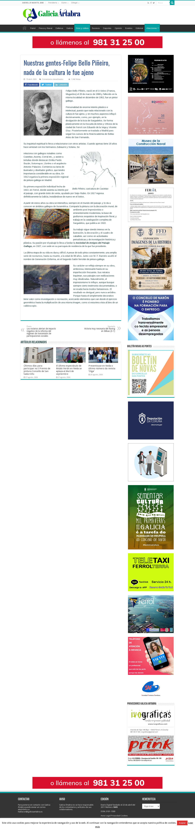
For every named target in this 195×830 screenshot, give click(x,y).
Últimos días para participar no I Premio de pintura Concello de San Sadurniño (37, 369)
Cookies (124, 815)
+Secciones (151, 28)
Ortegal (74, 3)
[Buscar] (172, 2)
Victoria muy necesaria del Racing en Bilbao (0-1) (99, 328)
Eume (64, 3)
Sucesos (96, 28)
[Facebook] (151, 3)
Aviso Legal (106, 815)
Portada (24, 28)
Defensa (59, 28)
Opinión (118, 28)
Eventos (128, 28)
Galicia (69, 28)
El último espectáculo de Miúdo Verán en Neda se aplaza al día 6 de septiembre (69, 369)
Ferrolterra (52, 3)
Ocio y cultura (82, 28)
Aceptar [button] (182, 823)
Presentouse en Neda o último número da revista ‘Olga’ (102, 368)
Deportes (107, 28)
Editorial (139, 28)
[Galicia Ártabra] (52, 14)
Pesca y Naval (45, 28)
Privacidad (115, 815)
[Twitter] (153, 3)
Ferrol (32, 28)
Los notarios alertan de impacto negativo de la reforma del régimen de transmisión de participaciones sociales (41, 331)
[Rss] (148, 3)
